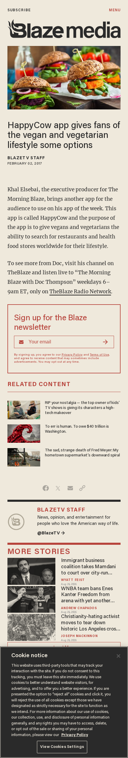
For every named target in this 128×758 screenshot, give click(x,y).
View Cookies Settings (62, 747)
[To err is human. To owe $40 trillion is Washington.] (23, 433)
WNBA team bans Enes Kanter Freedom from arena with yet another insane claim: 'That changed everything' (87, 595)
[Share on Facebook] (46, 488)
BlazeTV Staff (26, 158)
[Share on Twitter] (58, 488)
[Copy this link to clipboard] (82, 488)
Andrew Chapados (79, 608)
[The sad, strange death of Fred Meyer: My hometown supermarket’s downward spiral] (23, 456)
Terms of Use (99, 354)
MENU (115, 10)
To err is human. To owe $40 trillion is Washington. (77, 429)
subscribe (19, 10)
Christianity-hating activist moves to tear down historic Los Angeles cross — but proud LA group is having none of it (90, 623)
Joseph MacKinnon (79, 636)
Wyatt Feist (73, 580)
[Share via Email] (70, 488)
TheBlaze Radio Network (80, 291)
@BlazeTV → (51, 533)
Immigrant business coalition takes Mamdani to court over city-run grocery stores (88, 567)
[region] (64, 702)
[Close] (118, 656)
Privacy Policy (72, 354)
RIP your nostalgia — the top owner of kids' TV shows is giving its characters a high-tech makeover (82, 408)
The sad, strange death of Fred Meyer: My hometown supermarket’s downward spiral (82, 453)
